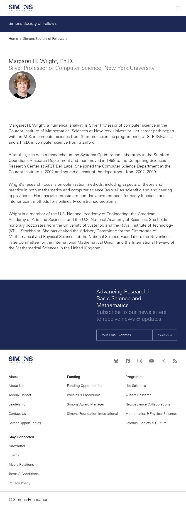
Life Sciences (135, 386)
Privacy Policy (19, 483)
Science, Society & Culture (145, 423)
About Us (16, 386)
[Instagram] (139, 361)
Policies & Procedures (83, 395)
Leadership (17, 404)
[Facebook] (128, 361)
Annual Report (20, 395)
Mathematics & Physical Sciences (151, 414)
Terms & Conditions (24, 474)
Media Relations (21, 465)
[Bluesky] (116, 361)
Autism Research (138, 395)
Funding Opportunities (84, 386)
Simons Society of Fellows (33, 23)
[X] (163, 361)
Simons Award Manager (85, 404)
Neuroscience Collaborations (147, 404)
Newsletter (17, 446)
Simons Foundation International (92, 414)
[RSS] (175, 361)
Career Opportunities (25, 423)
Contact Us (17, 414)
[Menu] (178, 8)
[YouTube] (151, 361)
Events (14, 455)
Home (13, 39)
